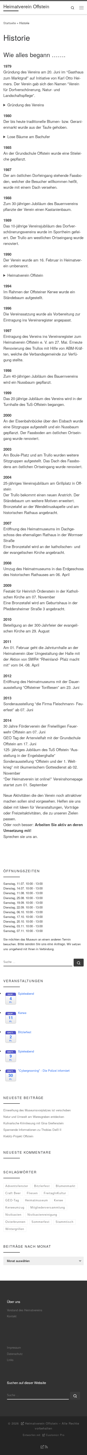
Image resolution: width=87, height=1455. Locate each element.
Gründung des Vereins (25, 104)
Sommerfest (40, 1222)
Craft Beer (13, 1193)
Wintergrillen (14, 1229)
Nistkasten (13, 1214)
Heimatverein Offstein (25, 275)
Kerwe (22, 1013)
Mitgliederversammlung (47, 1207)
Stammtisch (64, 1222)
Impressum (14, 1347)
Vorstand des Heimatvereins (24, 1310)
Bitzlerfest (24, 1032)
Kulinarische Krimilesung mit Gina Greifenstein (33, 1123)
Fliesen (32, 1193)
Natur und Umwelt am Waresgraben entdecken (33, 1116)
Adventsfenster (16, 1186)
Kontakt (12, 1316)
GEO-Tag (12, 1200)
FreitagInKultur (55, 1193)
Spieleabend (26, 993)
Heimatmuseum (36, 1200)
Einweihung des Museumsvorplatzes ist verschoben (37, 1110)
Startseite (9, 23)
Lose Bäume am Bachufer (28, 136)
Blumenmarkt (65, 1186)
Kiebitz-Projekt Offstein (18, 1136)
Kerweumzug (14, 1207)
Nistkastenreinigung (42, 1214)
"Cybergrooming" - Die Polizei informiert (44, 1070)
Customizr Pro (55, 1435)
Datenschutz (15, 1354)
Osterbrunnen (15, 1222)
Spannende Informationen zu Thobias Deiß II (32, 1129)
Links (10, 1360)
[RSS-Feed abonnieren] (43, 1447)
